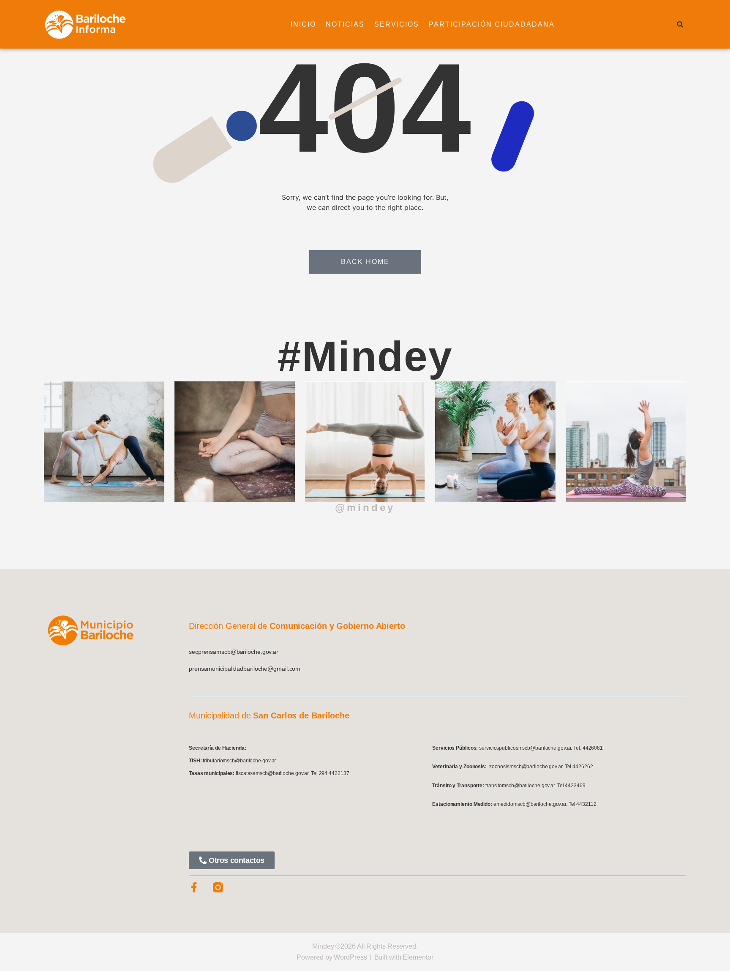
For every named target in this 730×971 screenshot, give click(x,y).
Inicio (303, 24)
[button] (680, 24)
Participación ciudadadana (492, 24)
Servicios (396, 24)
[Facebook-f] (194, 887)
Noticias (345, 24)
